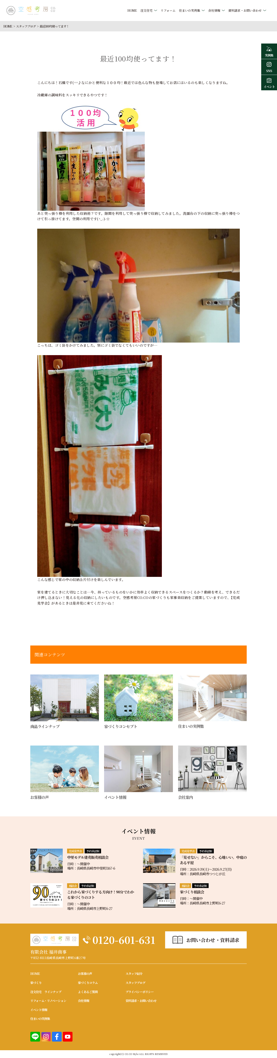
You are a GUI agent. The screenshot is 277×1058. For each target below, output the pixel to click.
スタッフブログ (26, 26)
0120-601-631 (123, 940)
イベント (269, 86)
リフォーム (168, 10)
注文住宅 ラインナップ (45, 992)
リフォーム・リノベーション (48, 1000)
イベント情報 (38, 1010)
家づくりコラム (88, 982)
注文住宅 (146, 10)
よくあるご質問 (88, 992)
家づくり (36, 982)
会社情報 (214, 10)
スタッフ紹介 (134, 973)
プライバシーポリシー (140, 992)
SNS (269, 71)
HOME (132, 10)
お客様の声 (85, 973)
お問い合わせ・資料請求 (213, 940)
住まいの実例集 (189, 10)
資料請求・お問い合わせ (245, 10)
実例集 (269, 55)
